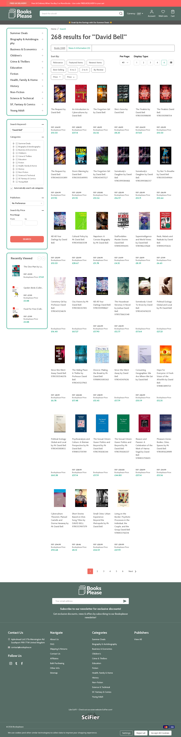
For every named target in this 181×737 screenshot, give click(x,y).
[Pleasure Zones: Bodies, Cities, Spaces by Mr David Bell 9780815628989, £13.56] (166, 423)
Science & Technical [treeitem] (26, 175)
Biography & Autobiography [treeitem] (29, 146)
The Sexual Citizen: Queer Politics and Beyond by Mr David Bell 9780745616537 (123, 445)
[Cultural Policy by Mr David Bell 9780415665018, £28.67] (81, 221)
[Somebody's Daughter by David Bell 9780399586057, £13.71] (144, 155)
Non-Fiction (17, 92)
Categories (15, 137)
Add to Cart (34, 283)
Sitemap (54, 673)
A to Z (73, 69)
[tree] (27, 162)
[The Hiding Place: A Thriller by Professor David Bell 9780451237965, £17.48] (81, 354)
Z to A (85, 69)
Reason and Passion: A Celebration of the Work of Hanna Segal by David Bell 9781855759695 (144, 448)
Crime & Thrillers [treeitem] (25, 156)
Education (16, 67)
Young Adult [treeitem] (23, 182)
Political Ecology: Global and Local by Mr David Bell (164, 304)
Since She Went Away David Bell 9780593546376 (58, 373)
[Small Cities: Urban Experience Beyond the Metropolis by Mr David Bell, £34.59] (102, 498)
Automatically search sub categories (28, 188)
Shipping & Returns (58, 649)
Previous (39, 258)
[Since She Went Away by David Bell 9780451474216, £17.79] (123, 354)
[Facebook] (22, 663)
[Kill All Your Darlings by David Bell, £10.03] (60, 221)
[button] (27, 124)
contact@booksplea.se (21, 647)
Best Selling (58, 69)
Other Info (55, 668)
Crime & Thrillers (20, 61)
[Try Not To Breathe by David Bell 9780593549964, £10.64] (166, 155)
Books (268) (59, 48)
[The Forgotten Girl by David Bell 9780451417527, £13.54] (102, 155)
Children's (16, 55)
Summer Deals (19, 33)
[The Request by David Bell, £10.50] (60, 94)
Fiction (14, 73)
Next (43, 258)
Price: (58, 78)
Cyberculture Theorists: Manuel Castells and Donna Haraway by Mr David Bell (60, 520)
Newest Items (95, 62)
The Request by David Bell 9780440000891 (59, 174)
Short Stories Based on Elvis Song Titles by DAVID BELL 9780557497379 (79, 520)
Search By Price (17, 210)
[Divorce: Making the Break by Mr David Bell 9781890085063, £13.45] (102, 354)
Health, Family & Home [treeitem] (27, 166)
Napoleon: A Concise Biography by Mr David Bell (101, 239)
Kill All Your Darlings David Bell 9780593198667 (102, 304)
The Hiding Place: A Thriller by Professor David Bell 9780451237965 (80, 376)
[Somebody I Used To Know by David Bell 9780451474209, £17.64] (144, 286)
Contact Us (55, 653)
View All (138, 639)
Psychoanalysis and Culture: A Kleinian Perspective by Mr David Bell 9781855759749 (81, 445)
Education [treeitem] (22, 159)
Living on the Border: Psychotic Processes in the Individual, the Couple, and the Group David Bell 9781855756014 (122, 523)
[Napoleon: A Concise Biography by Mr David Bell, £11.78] (102, 221)
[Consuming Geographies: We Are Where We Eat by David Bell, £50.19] (144, 354)
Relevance (58, 62)
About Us (54, 639)
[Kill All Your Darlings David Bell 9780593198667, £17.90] (102, 286)
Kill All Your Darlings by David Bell (59, 239)
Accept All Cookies (160, 733)
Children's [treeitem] (22, 153)
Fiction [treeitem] (21, 162)
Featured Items (76, 62)
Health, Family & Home (24, 80)
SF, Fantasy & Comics (22, 104)
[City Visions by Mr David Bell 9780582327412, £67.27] (81, 286)
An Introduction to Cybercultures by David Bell (80, 112)
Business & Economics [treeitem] (27, 150)
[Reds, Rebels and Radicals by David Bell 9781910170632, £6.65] (166, 221)
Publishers (15, 197)
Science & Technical (22, 98)
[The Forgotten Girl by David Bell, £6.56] (102, 94)
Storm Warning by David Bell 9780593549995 (80, 174)
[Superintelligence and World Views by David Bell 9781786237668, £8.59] (144, 221)
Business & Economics (23, 49)
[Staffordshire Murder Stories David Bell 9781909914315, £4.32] (123, 221)
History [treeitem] (21, 169)
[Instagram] (11, 663)
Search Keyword (18, 124)
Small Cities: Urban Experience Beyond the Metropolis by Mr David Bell (101, 520)
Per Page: (125, 56)
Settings (126, 733)
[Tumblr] (16, 663)
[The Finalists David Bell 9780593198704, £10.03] (166, 94)
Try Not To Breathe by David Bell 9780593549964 (165, 174)
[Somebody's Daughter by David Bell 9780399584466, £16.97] (123, 155)
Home (53, 29)
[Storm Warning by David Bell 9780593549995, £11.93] (81, 155)
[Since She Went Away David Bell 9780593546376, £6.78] (60, 354)
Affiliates (54, 658)
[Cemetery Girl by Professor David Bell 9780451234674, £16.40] (60, 286)
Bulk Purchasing (57, 663)
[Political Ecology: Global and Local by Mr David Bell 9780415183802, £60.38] (60, 423)
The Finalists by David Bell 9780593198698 (143, 112)
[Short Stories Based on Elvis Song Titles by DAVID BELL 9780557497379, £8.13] (81, 498)
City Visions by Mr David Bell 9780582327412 (80, 304)
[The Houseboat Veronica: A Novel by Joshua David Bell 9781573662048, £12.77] (123, 286)
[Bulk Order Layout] (171, 62)
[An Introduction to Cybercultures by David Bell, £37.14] (81, 94)
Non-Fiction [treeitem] (23, 172)
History (14, 86)
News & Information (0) (79, 48)
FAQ (52, 644)
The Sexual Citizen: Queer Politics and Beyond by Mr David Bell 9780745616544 (102, 445)
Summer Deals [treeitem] (24, 143)
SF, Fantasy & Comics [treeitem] (27, 178)
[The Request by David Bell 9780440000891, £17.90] (60, 155)
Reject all (140, 733)
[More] (42, 33)
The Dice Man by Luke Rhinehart (38, 266)
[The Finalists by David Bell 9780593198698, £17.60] (144, 94)
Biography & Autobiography (24, 41)
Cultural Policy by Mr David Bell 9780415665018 (80, 239)
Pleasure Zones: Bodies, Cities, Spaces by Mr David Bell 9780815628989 (164, 445)
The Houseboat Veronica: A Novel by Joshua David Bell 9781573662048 (122, 308)
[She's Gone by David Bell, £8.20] (123, 94)
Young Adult (17, 110)
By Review (98, 69)
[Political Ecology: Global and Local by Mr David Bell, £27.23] (166, 286)
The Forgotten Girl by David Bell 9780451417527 (101, 174)
